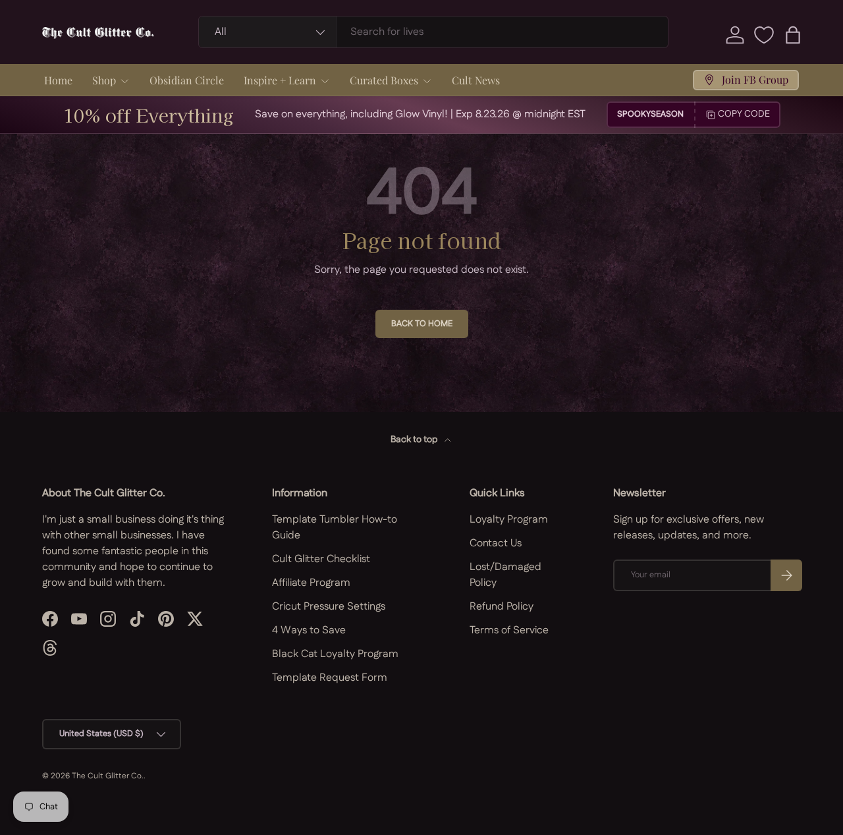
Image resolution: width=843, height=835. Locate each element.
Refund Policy (501, 606)
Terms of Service (509, 630)
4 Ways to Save (309, 630)
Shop (104, 80)
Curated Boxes (384, 80)
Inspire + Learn (280, 80)
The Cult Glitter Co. (108, 776)
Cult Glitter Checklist (321, 559)
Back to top (415, 439)
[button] (792, 34)
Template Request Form (329, 677)
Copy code (744, 114)
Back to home (421, 324)
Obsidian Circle (187, 80)
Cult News (476, 80)
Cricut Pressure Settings (328, 606)
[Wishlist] (763, 34)
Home (58, 80)
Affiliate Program (311, 582)
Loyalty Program (509, 519)
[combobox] (433, 31)
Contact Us (496, 543)
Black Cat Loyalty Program (335, 654)
